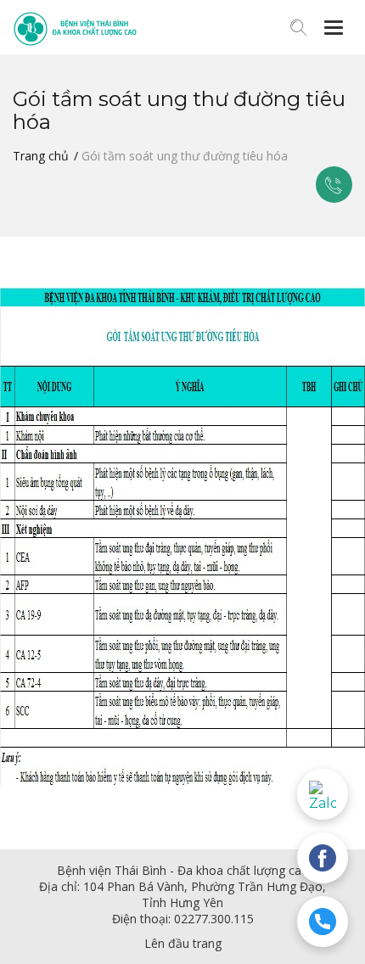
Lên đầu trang (183, 943)
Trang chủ (41, 156)
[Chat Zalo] (322, 794)
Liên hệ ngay (334, 184)
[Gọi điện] (322, 921)
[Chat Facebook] (322, 857)
